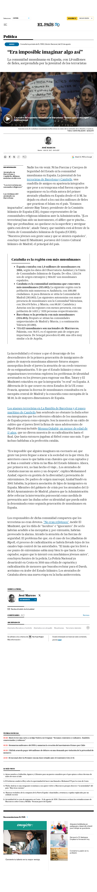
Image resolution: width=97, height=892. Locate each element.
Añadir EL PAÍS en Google (83, 157)
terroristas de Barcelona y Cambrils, (50, 179)
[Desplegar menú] (5, 25)
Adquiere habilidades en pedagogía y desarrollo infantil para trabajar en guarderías (81, 826)
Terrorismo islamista (73, 628)
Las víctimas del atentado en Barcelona (10, 196)
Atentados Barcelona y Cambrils (19, 628)
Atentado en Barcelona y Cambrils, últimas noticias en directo (12, 175)
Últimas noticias (11, 733)
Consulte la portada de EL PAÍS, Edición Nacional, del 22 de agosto (45, 44)
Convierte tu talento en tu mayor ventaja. (23, 859)
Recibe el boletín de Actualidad (22, 609)
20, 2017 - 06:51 (51, 150)
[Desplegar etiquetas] (88, 627)
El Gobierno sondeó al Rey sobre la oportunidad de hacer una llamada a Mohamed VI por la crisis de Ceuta (47, 781)
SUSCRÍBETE (72, 18)
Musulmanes (59, 628)
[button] (48, 99)
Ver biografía (25, 599)
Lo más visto (9, 769)
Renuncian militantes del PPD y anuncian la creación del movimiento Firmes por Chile (47, 745)
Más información (13, 640)
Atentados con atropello (43, 628)
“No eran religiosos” (56, 522)
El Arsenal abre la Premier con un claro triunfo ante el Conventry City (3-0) (41, 758)
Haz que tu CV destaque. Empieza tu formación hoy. (80, 838)
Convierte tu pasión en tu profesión (79, 852)
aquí (60, 640)
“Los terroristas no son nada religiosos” (13, 186)
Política (10, 37)
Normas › (86, 615)
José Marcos (48, 148)
